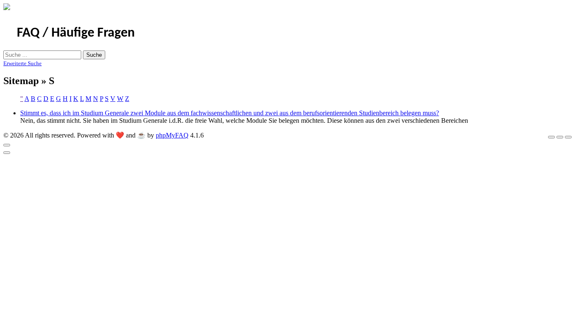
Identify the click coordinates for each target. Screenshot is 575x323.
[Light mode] (551, 137)
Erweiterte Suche (22, 63)
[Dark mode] (559, 137)
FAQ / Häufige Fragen (76, 33)
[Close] (6, 145)
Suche (94, 55)
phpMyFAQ (172, 135)
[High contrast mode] (568, 137)
